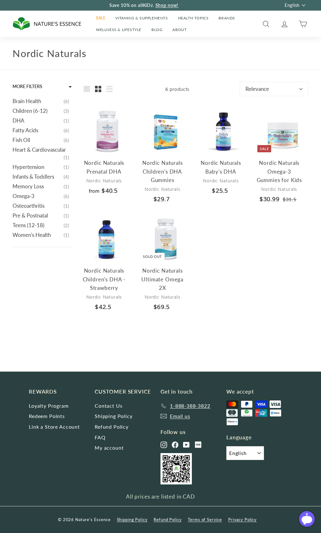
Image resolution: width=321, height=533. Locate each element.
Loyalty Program (49, 406)
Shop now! (167, 5)
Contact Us (109, 406)
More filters (27, 86)
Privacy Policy (242, 519)
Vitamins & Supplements (141, 18)
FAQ (100, 437)
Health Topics (193, 18)
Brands (226, 18)
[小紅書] (198, 444)
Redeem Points (47, 416)
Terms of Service (205, 519)
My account (109, 448)
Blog (156, 29)
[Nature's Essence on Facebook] (175, 445)
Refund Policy (112, 427)
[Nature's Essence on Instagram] (163, 445)
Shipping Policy (114, 416)
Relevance (257, 89)
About (179, 29)
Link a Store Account (54, 427)
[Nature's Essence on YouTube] (186, 445)
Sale (100, 18)
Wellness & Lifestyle (118, 29)
